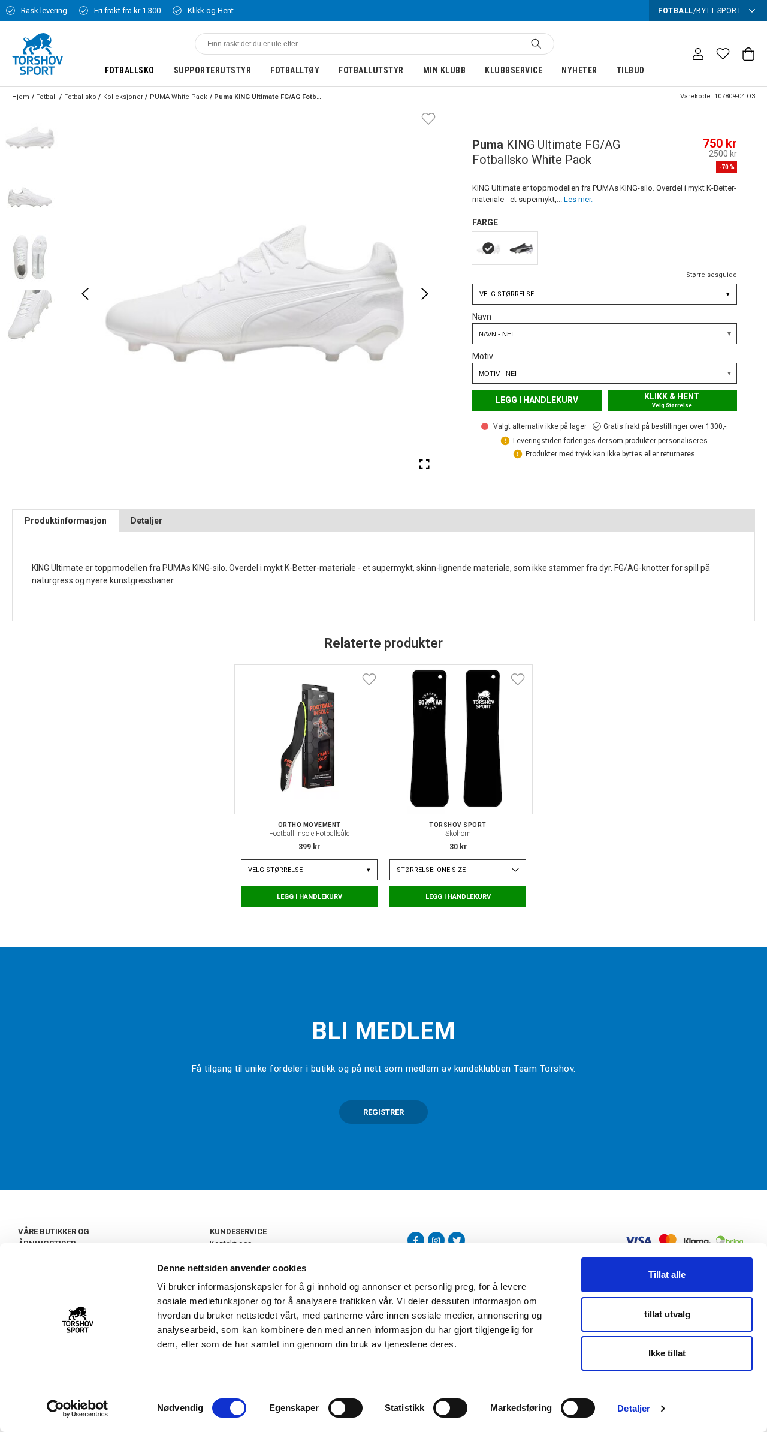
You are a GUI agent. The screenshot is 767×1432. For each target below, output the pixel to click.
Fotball (46, 97)
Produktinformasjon (66, 520)
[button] (30, 137)
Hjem (20, 97)
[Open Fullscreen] (425, 464)
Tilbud (631, 70)
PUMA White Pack (178, 97)
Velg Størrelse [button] (604, 294)
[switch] (345, 1408)
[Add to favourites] (428, 118)
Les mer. (578, 199)
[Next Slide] (425, 294)
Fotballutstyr (371, 70)
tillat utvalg (667, 1314)
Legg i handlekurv (537, 400)
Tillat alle (667, 1274)
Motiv (482, 356)
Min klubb (444, 70)
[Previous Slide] (85, 294)
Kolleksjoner (123, 97)
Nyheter (579, 70)
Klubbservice (513, 70)
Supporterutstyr (213, 70)
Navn (481, 316)
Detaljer (633, 1408)
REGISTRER (383, 1112)
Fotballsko (130, 70)
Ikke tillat (667, 1353)
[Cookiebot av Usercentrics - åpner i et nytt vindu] (77, 1409)
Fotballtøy (294, 70)
